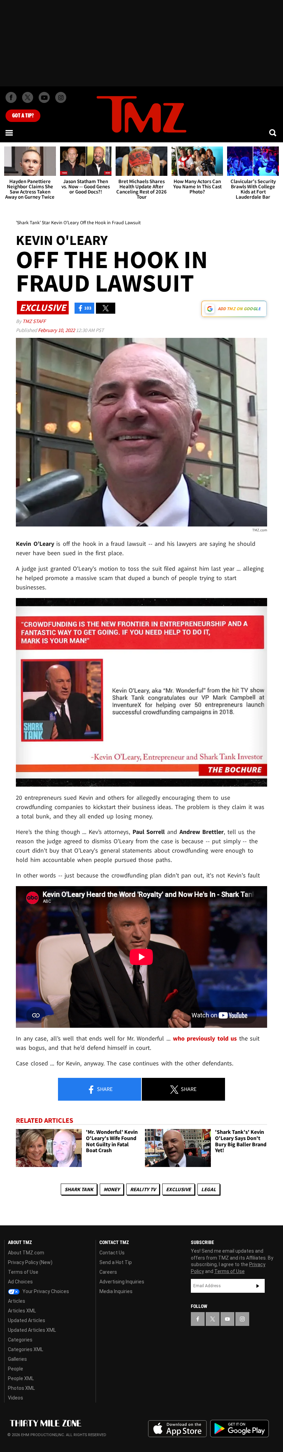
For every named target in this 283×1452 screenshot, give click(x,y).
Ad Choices (20, 1281)
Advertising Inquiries (121, 1281)
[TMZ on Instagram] (60, 97)
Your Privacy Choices (45, 1291)
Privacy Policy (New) (30, 1262)
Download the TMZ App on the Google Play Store (239, 1428)
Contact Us (112, 1252)
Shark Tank (79, 1189)
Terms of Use (23, 1272)
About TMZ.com (26, 1252)
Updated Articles (26, 1320)
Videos (15, 1398)
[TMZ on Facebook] (11, 97)
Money (112, 1189)
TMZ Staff (34, 321)
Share (104, 1088)
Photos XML (21, 1388)
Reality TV (143, 1189)
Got (23, 115)
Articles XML (22, 1310)
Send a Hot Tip (115, 1262)
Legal (208, 1189)
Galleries (17, 1359)
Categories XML (25, 1349)
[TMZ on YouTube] (227, 1319)
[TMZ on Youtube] (44, 97)
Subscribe (258, 1286)
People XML (21, 1378)
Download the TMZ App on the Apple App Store (177, 1428)
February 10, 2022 (57, 330)
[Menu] (9, 132)
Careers (108, 1272)
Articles (16, 1301)
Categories (20, 1339)
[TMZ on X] (27, 97)
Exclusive (178, 1189)
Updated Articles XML (32, 1330)
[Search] (273, 132)
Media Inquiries (116, 1291)
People (15, 1369)
